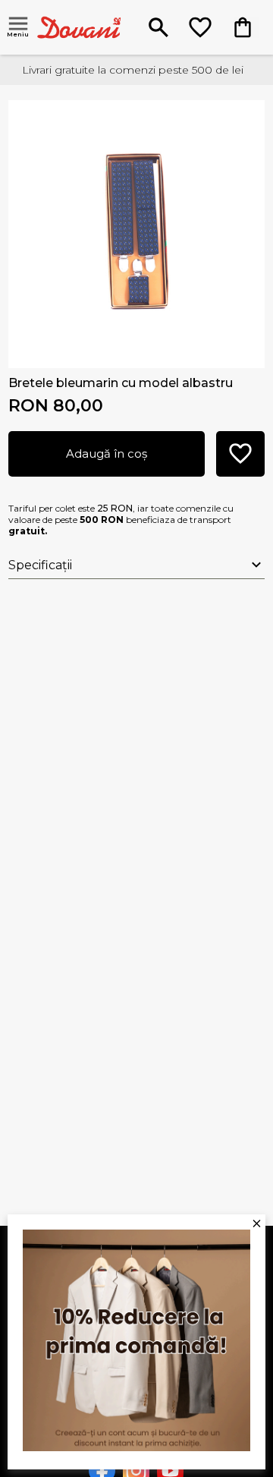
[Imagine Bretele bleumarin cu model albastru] (137, 229)
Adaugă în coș (106, 453)
